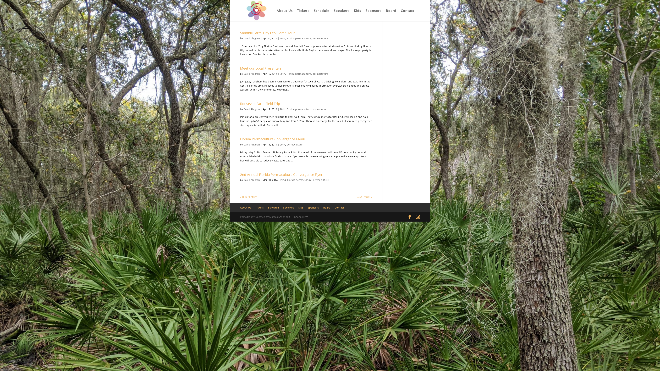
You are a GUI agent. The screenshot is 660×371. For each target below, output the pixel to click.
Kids (357, 11)
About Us (285, 11)
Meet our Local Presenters (261, 68)
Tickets (303, 11)
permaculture (320, 38)
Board (391, 11)
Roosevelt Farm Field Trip (260, 103)
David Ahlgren (252, 38)
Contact (407, 11)
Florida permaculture (299, 38)
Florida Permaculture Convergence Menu (272, 139)
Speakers (341, 11)
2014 (282, 38)
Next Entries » (364, 197)
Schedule (321, 11)
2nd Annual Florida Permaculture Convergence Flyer (281, 174)
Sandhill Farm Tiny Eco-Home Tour (267, 33)
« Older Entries (248, 197)
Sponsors (373, 11)
